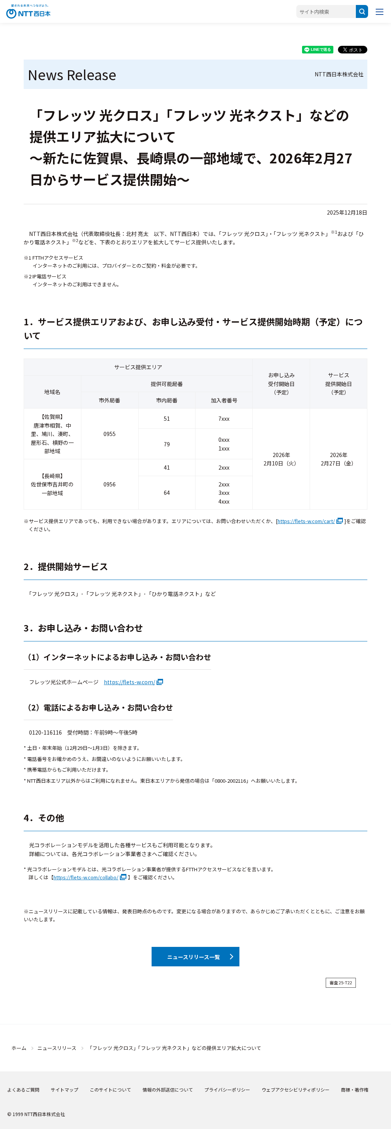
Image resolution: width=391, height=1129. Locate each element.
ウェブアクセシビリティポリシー (296, 1089)
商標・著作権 (354, 1089)
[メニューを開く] (379, 11)
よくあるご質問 (23, 1089)
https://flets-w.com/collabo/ (85, 877)
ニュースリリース (56, 1047)
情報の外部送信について (167, 1089)
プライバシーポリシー (227, 1089)
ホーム (18, 1047)
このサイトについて (110, 1089)
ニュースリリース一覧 (193, 957)
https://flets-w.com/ (129, 682)
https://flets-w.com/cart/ (306, 521)
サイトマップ (64, 1089)
